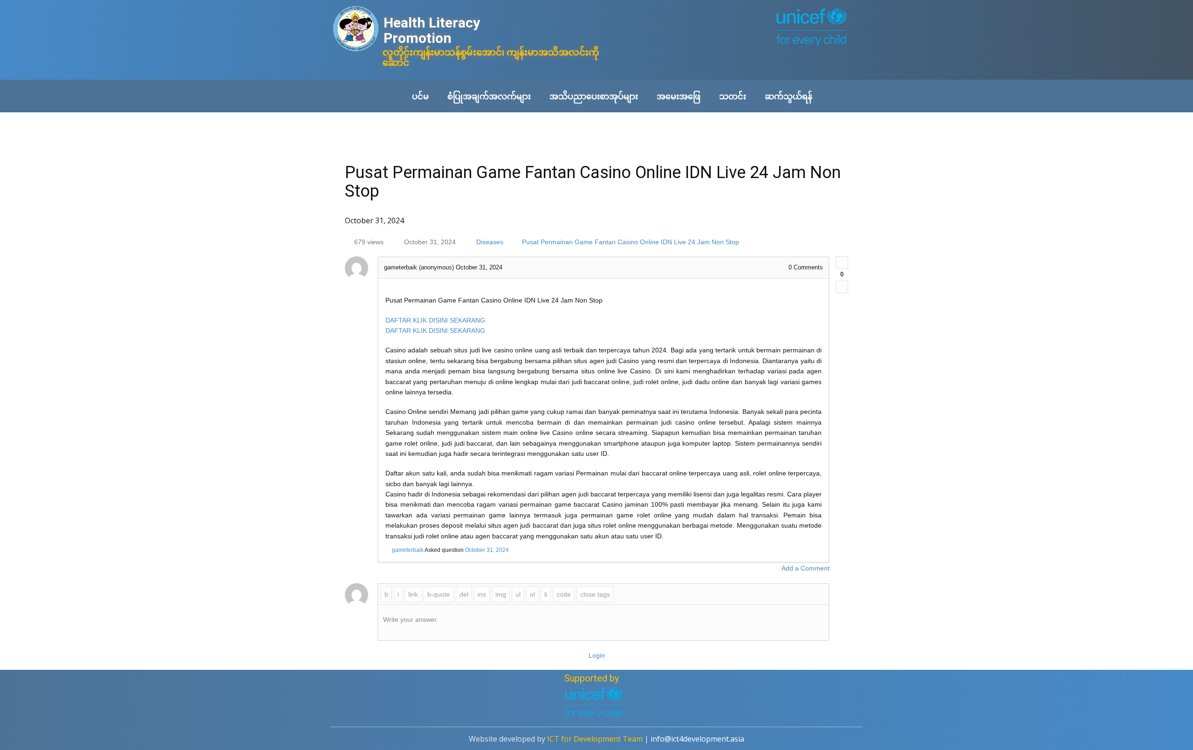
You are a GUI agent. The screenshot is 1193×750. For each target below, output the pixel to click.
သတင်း (732, 96)
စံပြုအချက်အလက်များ (489, 96)
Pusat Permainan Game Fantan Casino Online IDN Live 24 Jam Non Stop (630, 242)
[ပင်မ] (356, 30)
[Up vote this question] (842, 262)
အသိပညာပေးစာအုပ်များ (593, 96)
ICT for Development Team (595, 739)
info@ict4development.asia (697, 739)
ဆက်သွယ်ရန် (788, 96)
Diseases (489, 242)
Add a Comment (806, 568)
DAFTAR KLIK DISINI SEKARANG (435, 320)
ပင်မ (420, 96)
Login (597, 655)
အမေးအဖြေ (678, 96)
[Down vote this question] (842, 287)
